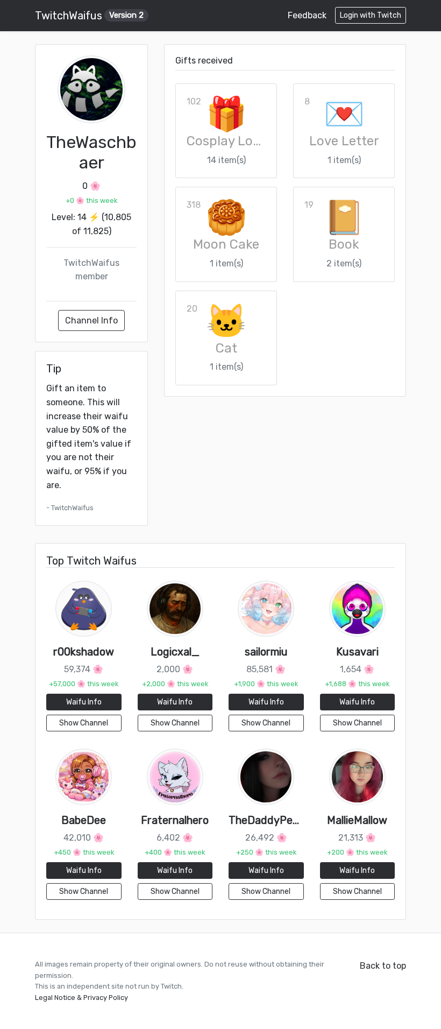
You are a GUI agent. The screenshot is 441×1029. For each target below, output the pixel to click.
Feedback (307, 15)
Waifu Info (84, 702)
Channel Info (91, 320)
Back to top (383, 966)
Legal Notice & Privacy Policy (81, 997)
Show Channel (83, 723)
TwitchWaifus (89, 15)
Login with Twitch (370, 15)
